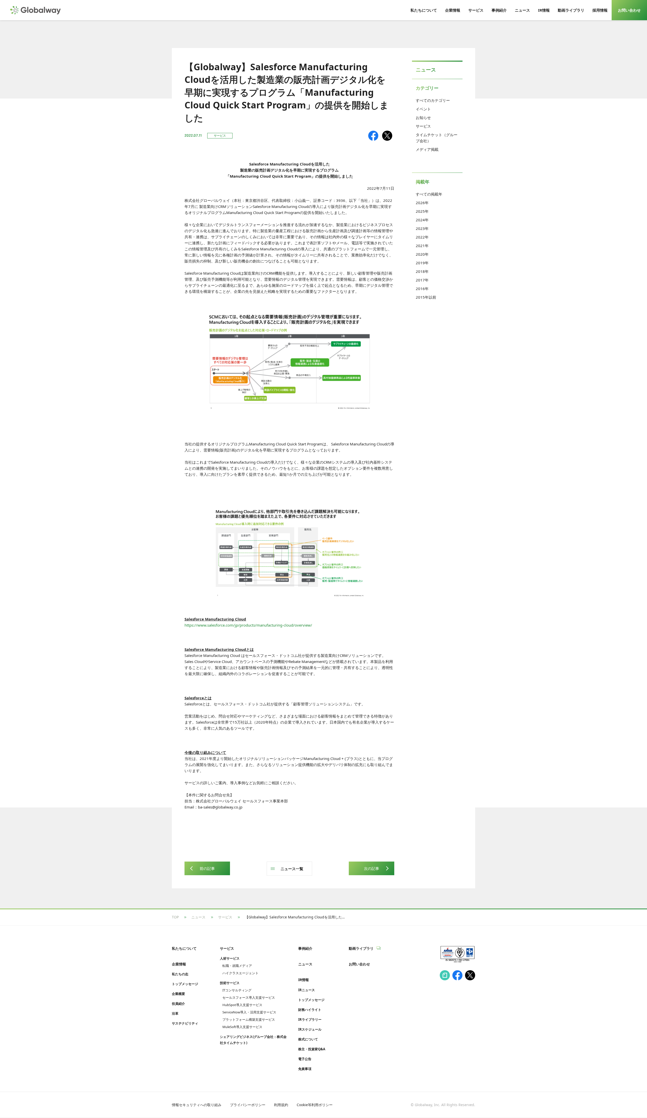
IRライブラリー (309, 1019)
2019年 (422, 262)
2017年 (422, 279)
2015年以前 (426, 297)
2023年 (422, 228)
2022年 (422, 237)
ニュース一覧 (292, 868)
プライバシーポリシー (247, 1104)
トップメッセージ (185, 984)
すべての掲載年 (429, 194)
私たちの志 (180, 974)
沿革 (175, 1013)
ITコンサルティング (236, 990)
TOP (175, 917)
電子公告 (304, 1059)
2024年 (422, 219)
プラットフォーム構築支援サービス (248, 1019)
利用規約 (281, 1104)
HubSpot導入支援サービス (242, 1005)
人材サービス (230, 958)
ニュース (198, 917)
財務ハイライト (309, 1009)
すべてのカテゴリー (433, 100)
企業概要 (178, 993)
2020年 (422, 254)
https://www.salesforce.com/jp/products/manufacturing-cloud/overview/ (248, 625)
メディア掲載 (427, 149)
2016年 (422, 288)
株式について (308, 1039)
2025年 (422, 211)
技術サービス (230, 983)
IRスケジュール (309, 1029)
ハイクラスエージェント (240, 973)
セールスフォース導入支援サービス (248, 997)
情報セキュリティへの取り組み (196, 1104)
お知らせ (423, 117)
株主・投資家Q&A (311, 1049)
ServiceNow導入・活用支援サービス (249, 1012)
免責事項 (304, 1068)
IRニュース (306, 990)
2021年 (422, 245)
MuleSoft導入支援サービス (242, 1027)
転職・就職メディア (237, 965)
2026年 (422, 202)
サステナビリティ (185, 1023)
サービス (423, 126)
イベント (423, 108)
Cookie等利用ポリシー (315, 1104)
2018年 (422, 271)
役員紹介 (178, 1003)
